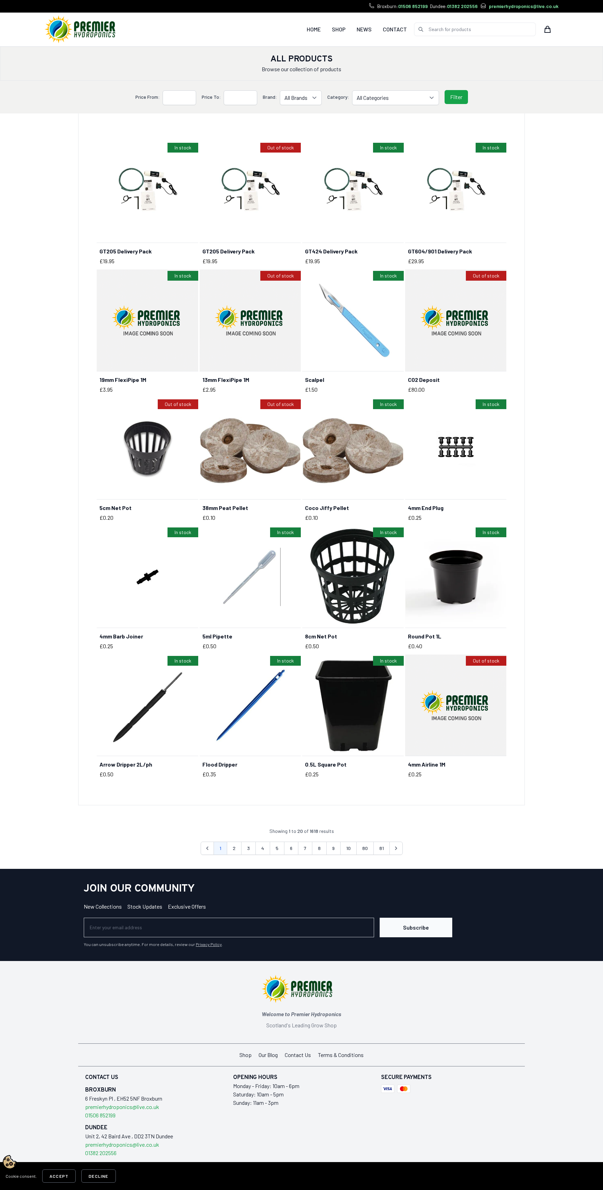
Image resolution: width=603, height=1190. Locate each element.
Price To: (211, 97)
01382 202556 (462, 6)
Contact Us (298, 1054)
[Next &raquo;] (396, 848)
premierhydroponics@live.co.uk (523, 6)
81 (381, 848)
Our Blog (268, 1054)
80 (365, 848)
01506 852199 (413, 6)
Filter (456, 97)
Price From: (147, 97)
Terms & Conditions (341, 1054)
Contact (395, 29)
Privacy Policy (209, 944)
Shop (338, 29)
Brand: (270, 97)
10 (348, 848)
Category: (338, 97)
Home (314, 29)
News (364, 29)
